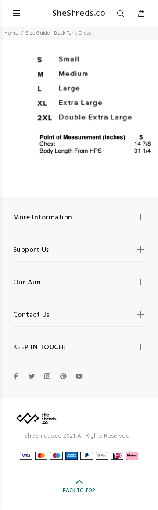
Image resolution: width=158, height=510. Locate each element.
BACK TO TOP (79, 490)
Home (11, 33)
